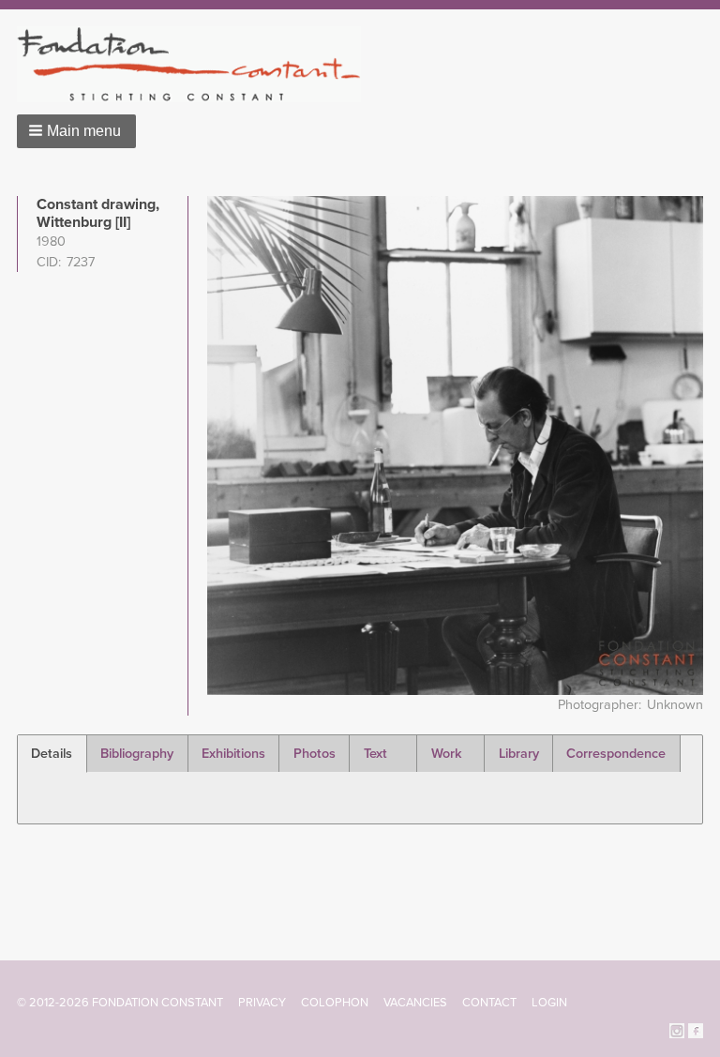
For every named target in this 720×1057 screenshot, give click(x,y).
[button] (76, 131)
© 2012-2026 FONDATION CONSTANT (120, 1002)
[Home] (196, 64)
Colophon (334, 1002)
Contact (489, 1002)
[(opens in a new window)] (676, 1029)
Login (549, 1002)
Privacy (262, 1002)
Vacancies (415, 1002)
